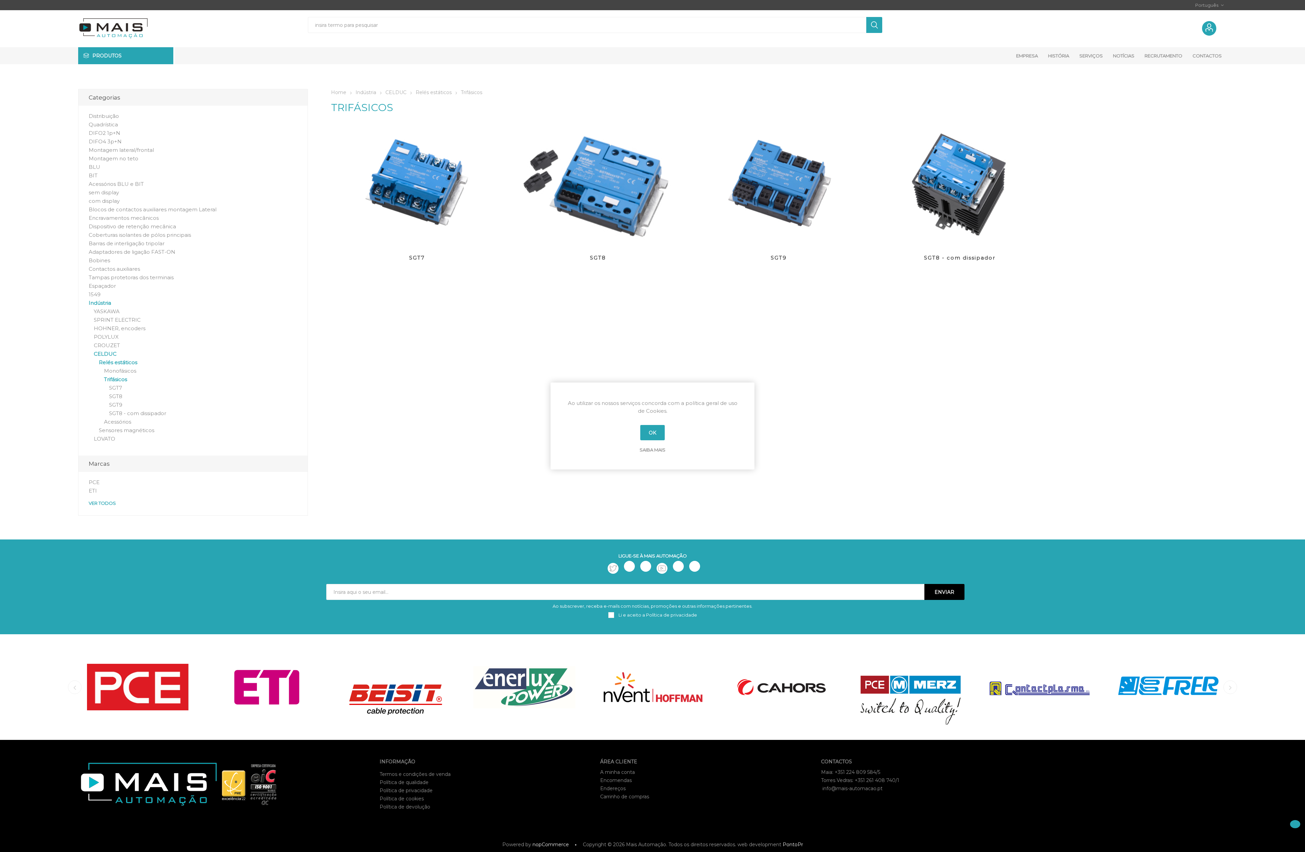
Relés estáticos (118, 362)
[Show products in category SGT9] (779, 185)
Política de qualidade (404, 782)
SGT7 (417, 257)
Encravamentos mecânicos (124, 218)
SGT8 (598, 257)
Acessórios (117, 422)
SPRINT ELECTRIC (117, 320)
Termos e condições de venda (415, 774)
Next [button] (1230, 687)
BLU (94, 167)
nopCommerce (551, 844)
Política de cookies (402, 799)
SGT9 (779, 257)
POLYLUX (106, 337)
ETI (93, 490)
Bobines (99, 260)
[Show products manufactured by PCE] (138, 687)
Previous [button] (75, 687)
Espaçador (102, 286)
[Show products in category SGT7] (417, 185)
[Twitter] (613, 568)
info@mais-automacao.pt (852, 788)
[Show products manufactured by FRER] (1168, 687)
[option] (137, 687)
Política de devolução (405, 807)
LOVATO (104, 439)
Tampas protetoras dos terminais (131, 277)
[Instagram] (645, 566)
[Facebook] (629, 566)
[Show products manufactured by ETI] (267, 687)
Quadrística (103, 124)
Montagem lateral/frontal (121, 150)
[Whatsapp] (694, 566)
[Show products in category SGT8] (598, 185)
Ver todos (102, 503)
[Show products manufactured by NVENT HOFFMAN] (653, 687)
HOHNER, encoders (119, 328)
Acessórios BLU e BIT (116, 184)
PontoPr (793, 844)
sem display (104, 192)
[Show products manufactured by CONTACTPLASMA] (1039, 687)
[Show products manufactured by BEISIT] (395, 687)
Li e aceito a (657, 615)
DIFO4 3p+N (105, 141)
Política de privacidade (406, 790)
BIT (93, 175)
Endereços (613, 788)
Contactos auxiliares (114, 269)
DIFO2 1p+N (104, 133)
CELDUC (105, 354)
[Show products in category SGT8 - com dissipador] (960, 185)
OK (652, 433)
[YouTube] (662, 568)
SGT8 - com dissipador (959, 257)
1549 (95, 294)
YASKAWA (107, 311)
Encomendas (616, 780)
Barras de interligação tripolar (126, 243)
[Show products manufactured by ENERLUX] (524, 687)
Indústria (100, 303)
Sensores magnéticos (126, 430)
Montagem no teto (113, 158)
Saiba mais (652, 449)
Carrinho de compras (624, 797)
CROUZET (107, 345)
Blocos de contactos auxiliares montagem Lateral (152, 209)
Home (338, 92)
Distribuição (104, 116)
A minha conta (617, 772)
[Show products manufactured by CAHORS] (782, 687)
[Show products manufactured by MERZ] (911, 687)
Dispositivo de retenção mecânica (132, 226)
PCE (94, 482)
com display (104, 201)
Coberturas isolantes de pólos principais (140, 235)
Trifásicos (115, 379)
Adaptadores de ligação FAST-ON (132, 252)
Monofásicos (120, 371)
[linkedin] (678, 566)
